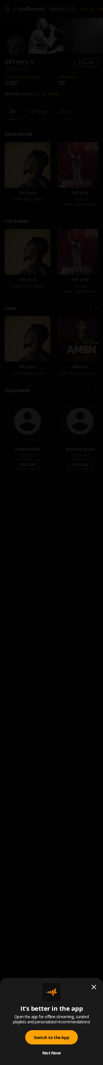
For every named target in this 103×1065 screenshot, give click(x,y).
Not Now (51, 1053)
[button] (51, 532)
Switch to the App (51, 1037)
